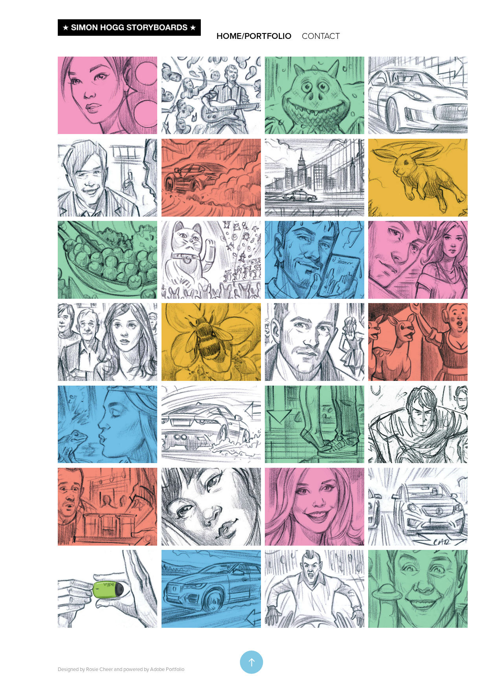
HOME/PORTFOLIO (254, 35)
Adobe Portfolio (167, 669)
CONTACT (321, 35)
